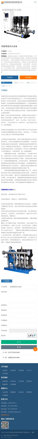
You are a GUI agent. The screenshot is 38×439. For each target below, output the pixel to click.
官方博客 (5, 373)
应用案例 (29, 392)
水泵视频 (13, 384)
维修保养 (5, 384)
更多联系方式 (5, 415)
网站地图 (9, 437)
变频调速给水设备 (7, 189)
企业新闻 (5, 392)
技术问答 (13, 381)
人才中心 (29, 370)
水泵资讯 (5, 381)
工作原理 (21, 381)
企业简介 (5, 370)
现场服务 (13, 392)
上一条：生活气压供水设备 (11, 352)
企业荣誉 (13, 370)
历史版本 (2, 437)
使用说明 (29, 381)
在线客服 (28, 77)
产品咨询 (10, 77)
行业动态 (21, 392)
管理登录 (6, 437)
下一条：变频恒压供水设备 (11, 357)
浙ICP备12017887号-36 (11, 435)
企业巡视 (21, 370)
